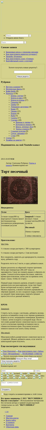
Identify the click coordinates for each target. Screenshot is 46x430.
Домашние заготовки (20, 107)
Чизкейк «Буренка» (14, 56)
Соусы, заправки (18, 133)
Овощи (14, 111)
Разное (13, 113)
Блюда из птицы (17, 100)
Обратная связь (12, 427)
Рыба (13, 116)
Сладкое (14, 120)
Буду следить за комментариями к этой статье (23, 394)
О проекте (10, 422)
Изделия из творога (24, 124)
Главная (9, 416)
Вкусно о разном (13, 87)
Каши (13, 109)
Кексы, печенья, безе (24, 127)
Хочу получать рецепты (11, 361)
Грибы (13, 104)
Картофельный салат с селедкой (19, 61)
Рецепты (9, 93)
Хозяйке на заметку (14, 140)
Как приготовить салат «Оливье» (20, 59)
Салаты (14, 118)
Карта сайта (11, 420)
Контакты (10, 425)
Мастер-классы (12, 418)
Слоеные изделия (18, 131)
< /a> (7, 412)
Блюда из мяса (17, 98)
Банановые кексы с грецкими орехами (22, 52)
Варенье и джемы (23, 122)
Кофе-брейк (11, 91)
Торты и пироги (22, 129)
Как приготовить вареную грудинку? (21, 54)
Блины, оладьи (17, 96)
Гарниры (14, 102)
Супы (13, 136)
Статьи (9, 138)
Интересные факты (14, 89)
